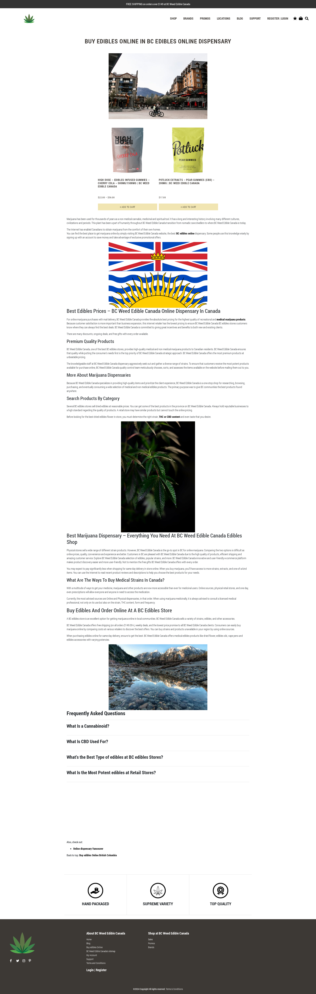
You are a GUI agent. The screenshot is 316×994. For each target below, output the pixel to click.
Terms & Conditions (174, 989)
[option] (127, 168)
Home (89, 939)
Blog (240, 18)
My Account (91, 955)
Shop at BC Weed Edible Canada (168, 933)
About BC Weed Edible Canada (105, 933)
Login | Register (96, 970)
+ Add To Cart (127, 206)
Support (255, 18)
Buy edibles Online (94, 947)
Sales (150, 939)
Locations (223, 18)
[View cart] (301, 18)
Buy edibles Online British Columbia (98, 855)
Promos (205, 18)
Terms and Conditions (95, 963)
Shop (173, 18)
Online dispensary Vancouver (88, 848)
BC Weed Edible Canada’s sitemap (100, 951)
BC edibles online (185, 233)
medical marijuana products (231, 319)
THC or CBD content (169, 416)
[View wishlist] (295, 18)
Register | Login (277, 18)
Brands (188, 18)
